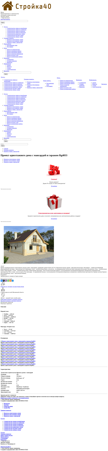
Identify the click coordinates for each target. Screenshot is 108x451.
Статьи (9, 68)
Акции (9, 65)
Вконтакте (7, 403)
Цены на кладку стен (12, 55)
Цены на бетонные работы (14, 52)
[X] (4, 281)
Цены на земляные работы (14, 51)
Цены (5, 48)
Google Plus (7, 407)
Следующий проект (23, 398)
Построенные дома (12, 45)
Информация (7, 63)
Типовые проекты (9, 38)
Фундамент (10, 46)
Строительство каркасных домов (16, 34)
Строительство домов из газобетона (16, 29)
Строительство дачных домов (15, 36)
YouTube (6, 405)
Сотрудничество (11, 69)
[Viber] (6, 281)
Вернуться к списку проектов (9, 398)
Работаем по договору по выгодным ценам (12, 286)
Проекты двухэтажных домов (15, 41)
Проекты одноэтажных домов (15, 39)
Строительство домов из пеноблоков (17, 28)
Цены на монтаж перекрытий (15, 53)
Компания (6, 58)
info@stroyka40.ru (5, 19)
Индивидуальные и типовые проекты (11, 300)
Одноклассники (8, 406)
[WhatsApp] (8, 281)
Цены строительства (6, 435)
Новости (9, 66)
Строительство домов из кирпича (16, 31)
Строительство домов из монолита (16, 32)
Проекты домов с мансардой (14, 42)
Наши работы (7, 44)
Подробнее (54, 186)
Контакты (6, 71)
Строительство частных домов (15, 35)
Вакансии (9, 62)
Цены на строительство (13, 49)
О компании (10, 59)
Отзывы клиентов (12, 61)
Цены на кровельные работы (15, 56)
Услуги (6, 26)
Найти (2, 22)
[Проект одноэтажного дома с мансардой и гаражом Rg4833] (29, 263)
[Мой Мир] (13, 281)
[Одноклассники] (10, 281)
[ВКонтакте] (2, 281)
